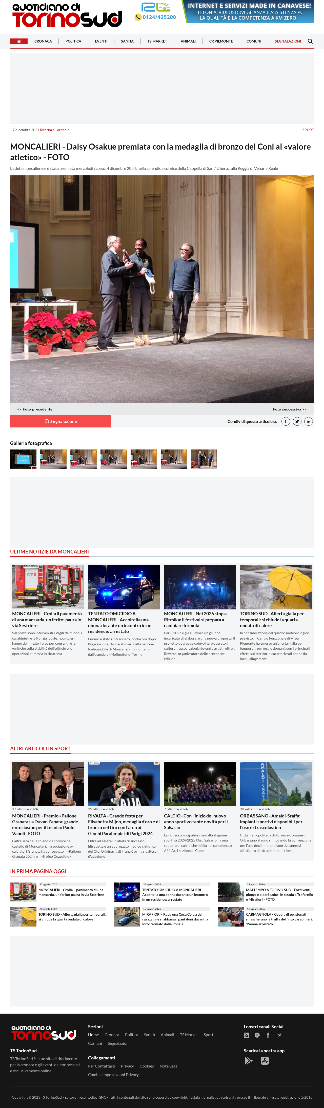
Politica (73, 41)
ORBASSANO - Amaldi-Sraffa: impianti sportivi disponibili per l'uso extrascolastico (271, 821)
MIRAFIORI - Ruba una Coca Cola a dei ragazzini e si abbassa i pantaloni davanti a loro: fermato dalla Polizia (175, 919)
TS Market (157, 41)
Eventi (101, 41)
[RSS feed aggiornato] (246, 1035)
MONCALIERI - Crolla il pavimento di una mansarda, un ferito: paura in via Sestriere (47, 619)
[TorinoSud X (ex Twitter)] (257, 1035)
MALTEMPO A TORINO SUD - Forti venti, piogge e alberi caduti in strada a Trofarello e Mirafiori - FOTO (279, 894)
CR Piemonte (221, 41)
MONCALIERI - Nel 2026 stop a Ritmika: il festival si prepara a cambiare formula (195, 619)
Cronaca (43, 41)
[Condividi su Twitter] (297, 421)
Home (93, 1034)
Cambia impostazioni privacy (113, 1074)
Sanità (127, 41)
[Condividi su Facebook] (285, 421)
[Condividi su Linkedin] (308, 421)
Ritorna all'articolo (55, 130)
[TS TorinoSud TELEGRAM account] (278, 1035)
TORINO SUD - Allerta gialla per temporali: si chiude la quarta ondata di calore (272, 619)
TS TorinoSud (51, 1097)
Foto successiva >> (290, 409)
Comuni (254, 41)
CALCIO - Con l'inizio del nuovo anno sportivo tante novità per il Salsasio (196, 821)
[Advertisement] (162, 88)
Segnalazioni (288, 41)
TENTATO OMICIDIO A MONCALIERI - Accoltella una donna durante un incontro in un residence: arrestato (119, 622)
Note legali (169, 1065)
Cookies (147, 1065)
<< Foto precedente (34, 409)
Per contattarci (101, 1065)
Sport (308, 130)
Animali (188, 41)
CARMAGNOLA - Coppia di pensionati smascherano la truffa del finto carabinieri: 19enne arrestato (279, 919)
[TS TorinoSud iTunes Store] (265, 1061)
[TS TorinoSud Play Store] (249, 1061)
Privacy (127, 1065)
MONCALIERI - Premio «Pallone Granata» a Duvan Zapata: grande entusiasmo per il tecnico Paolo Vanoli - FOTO (45, 824)
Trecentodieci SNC (91, 1097)
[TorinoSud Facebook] (268, 1035)
